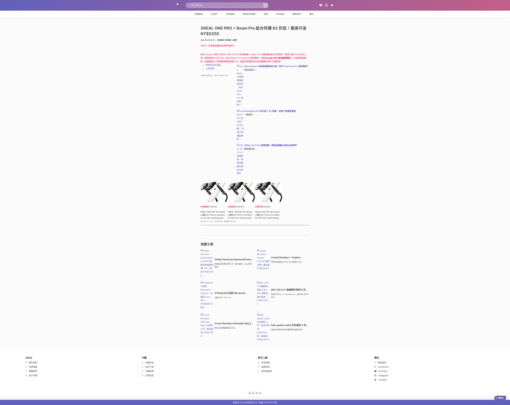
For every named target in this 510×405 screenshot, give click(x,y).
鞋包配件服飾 (249, 14)
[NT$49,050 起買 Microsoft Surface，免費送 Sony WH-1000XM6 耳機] (207, 295)
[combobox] (224, 5)
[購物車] (331, 5)
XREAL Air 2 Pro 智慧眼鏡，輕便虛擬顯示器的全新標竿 (270, 145)
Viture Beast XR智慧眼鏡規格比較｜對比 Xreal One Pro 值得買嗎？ (276, 66)
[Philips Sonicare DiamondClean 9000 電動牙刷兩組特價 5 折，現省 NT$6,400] (207, 263)
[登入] (326, 5)
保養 (266, 14)
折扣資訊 (220, 40)
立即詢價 (210, 68)
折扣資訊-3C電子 (231, 40)
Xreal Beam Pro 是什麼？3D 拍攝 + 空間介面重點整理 (270, 111)
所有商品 (280, 14)
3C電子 (214, 14)
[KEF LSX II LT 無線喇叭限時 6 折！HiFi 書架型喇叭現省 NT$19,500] (263, 293)
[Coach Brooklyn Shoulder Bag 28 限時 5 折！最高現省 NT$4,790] (207, 325)
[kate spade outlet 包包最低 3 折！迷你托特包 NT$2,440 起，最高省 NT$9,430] (263, 327)
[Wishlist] (320, 5)
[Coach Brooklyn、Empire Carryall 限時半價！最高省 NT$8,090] (263, 259)
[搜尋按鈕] (265, 5)
